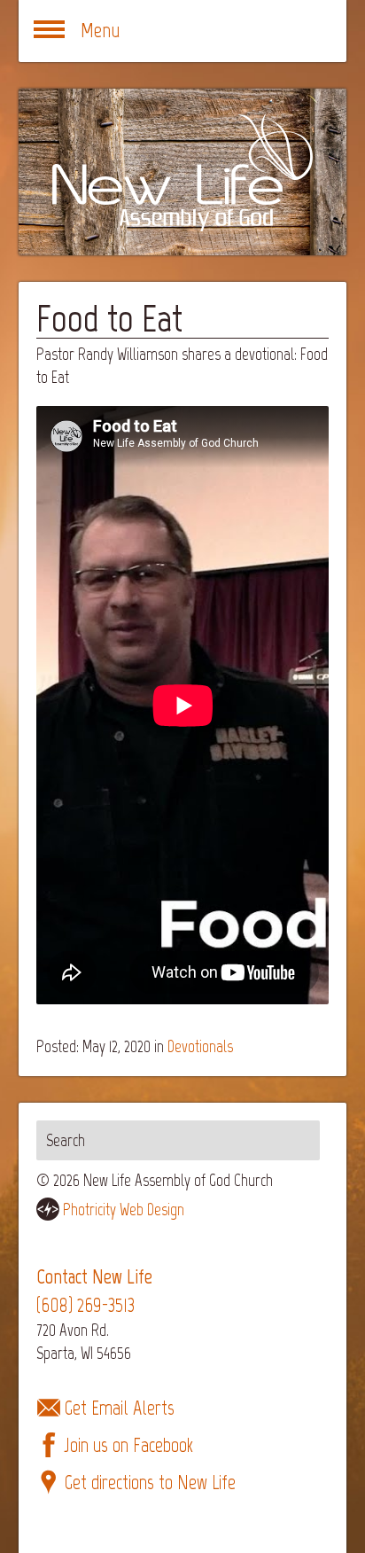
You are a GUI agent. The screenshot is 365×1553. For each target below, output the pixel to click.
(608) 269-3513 (85, 1305)
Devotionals (200, 1046)
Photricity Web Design (123, 1209)
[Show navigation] (50, 31)
